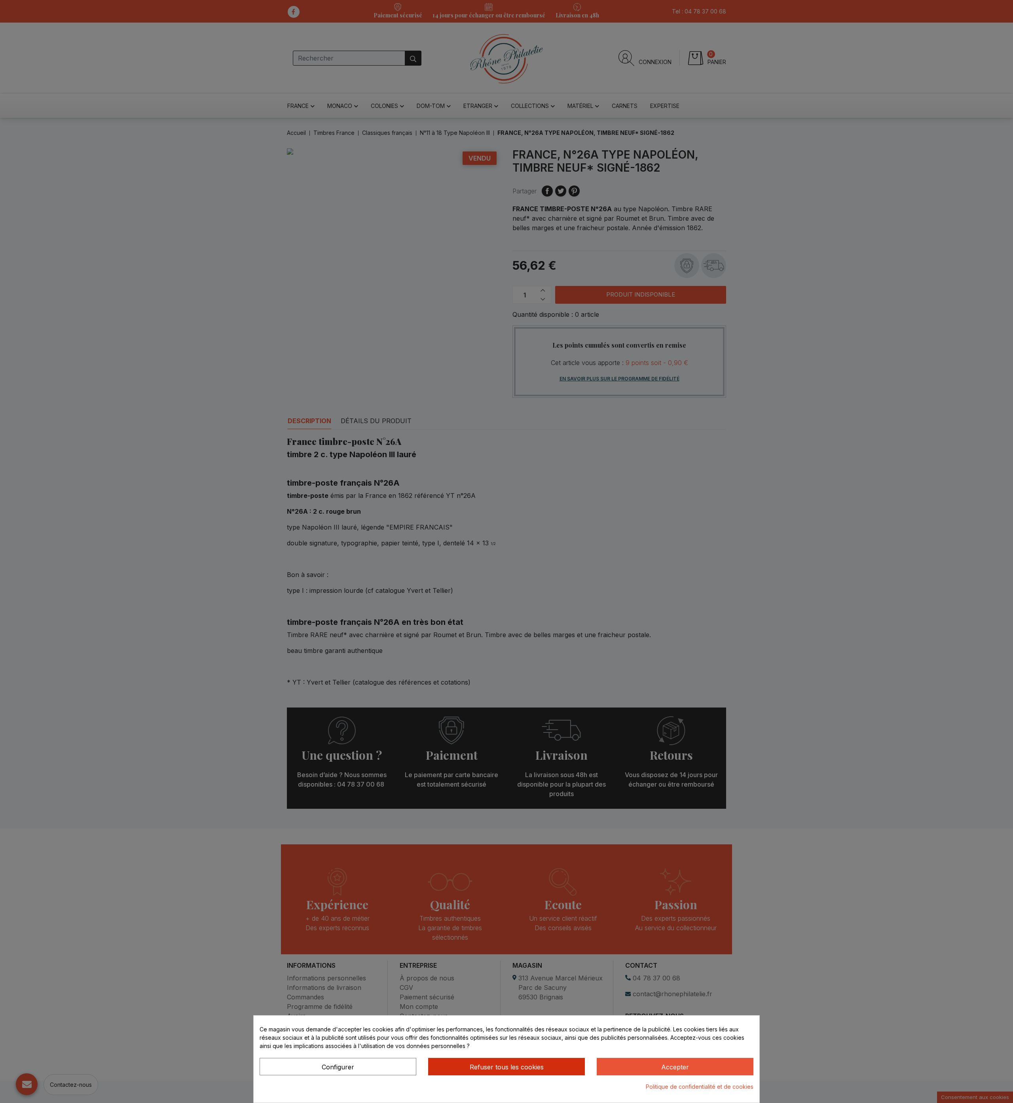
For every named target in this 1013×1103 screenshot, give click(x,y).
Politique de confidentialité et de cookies (699, 1086)
